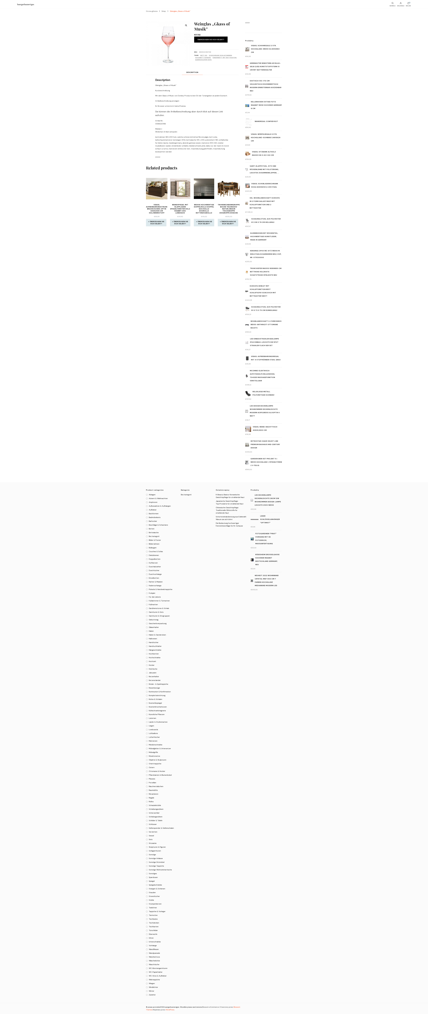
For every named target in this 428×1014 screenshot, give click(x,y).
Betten (151, 529)
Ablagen (152, 494)
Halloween (153, 638)
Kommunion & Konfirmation (160, 691)
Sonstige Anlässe (156, 858)
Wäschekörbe (154, 961)
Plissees (152, 779)
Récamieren (153, 794)
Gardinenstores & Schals (159, 608)
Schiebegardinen (155, 817)
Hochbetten (154, 654)
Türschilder (153, 930)
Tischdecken (154, 923)
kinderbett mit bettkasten (224, 58)
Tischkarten (153, 926)
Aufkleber (153, 510)
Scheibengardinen (156, 809)
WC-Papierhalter (156, 972)
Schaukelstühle (155, 805)
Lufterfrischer (154, 737)
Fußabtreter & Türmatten (159, 601)
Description (192, 72)
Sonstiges (153, 873)
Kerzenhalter (154, 676)
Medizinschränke (155, 745)
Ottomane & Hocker (157, 771)
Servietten (153, 832)
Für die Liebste (155, 597)
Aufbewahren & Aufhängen (160, 506)
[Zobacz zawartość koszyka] (408, 3)
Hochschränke (154, 657)
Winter (151, 991)
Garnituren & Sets (156, 612)
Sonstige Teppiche (156, 866)
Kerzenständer (155, 680)
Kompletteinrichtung (157, 695)
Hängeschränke (155, 650)
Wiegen (152, 983)
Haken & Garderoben (157, 635)
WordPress (170, 1010)
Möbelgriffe (153, 752)
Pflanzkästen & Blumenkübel (160, 775)
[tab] (192, 72)
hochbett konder (203, 58)
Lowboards (153, 729)
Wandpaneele (154, 953)
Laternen (152, 718)
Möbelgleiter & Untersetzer (160, 748)
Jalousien (152, 673)
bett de (203, 55)
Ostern (151, 767)
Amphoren (153, 502)
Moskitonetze (154, 756)
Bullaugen (152, 548)
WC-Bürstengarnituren (158, 968)
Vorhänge (153, 945)
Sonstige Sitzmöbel (156, 862)
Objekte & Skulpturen (157, 760)
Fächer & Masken (156, 582)
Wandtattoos (154, 957)
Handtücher (153, 642)
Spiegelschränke (155, 885)
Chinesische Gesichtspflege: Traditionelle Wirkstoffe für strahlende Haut (227, 510)
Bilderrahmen (154, 544)
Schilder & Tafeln (155, 820)
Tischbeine (153, 919)
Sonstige (152, 854)
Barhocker (153, 521)
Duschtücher (154, 570)
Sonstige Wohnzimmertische (160, 870)
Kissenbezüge (154, 688)
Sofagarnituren (155, 851)
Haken (151, 631)
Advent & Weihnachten (158, 498)
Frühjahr (152, 593)
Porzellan (152, 782)
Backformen (153, 513)
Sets (150, 839)
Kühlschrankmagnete (157, 710)
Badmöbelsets (154, 517)
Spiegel (152, 881)
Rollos (151, 801)
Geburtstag (153, 619)
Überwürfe (153, 934)
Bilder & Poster (155, 540)
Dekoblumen (154, 555)
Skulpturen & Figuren (157, 847)
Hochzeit (152, 661)
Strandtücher (154, 896)
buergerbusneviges (25, 4)
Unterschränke (155, 942)
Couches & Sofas (156, 551)
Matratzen (153, 741)
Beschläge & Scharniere (158, 525)
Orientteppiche (155, 763)
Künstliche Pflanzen (157, 714)
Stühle (151, 900)
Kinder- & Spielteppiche (158, 684)
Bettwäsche (154, 532)
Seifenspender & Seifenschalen (161, 828)
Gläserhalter (154, 627)
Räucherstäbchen (156, 786)
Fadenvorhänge (155, 585)
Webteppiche (154, 979)
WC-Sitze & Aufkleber (158, 976)
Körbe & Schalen (155, 699)
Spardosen (153, 877)
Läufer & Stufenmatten (158, 722)
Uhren (151, 938)
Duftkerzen (153, 563)
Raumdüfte (153, 790)
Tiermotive (153, 915)
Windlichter (153, 987)
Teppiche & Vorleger (157, 911)
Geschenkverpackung (158, 623)
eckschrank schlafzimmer (220, 55)
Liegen (151, 726)
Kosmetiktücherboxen (158, 707)
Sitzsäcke (152, 843)
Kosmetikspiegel (155, 703)
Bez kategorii (154, 536)
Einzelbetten (154, 578)
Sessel (151, 835)
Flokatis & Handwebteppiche (160, 589)
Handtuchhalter (155, 646)
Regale (151, 798)
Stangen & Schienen (157, 889)
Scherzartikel (154, 813)
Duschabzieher (155, 566)
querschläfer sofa (203, 60)
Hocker (151, 665)
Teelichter (153, 907)
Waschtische (154, 964)
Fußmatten (153, 604)
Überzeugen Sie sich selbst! (211, 40)
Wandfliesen (154, 949)
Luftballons (153, 733)
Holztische (153, 669)
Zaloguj (400, 5)
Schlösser (153, 824)
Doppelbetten (154, 559)
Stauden (152, 892)
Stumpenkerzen (155, 904)
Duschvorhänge (155, 574)
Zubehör (152, 995)
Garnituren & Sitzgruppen (159, 616)
